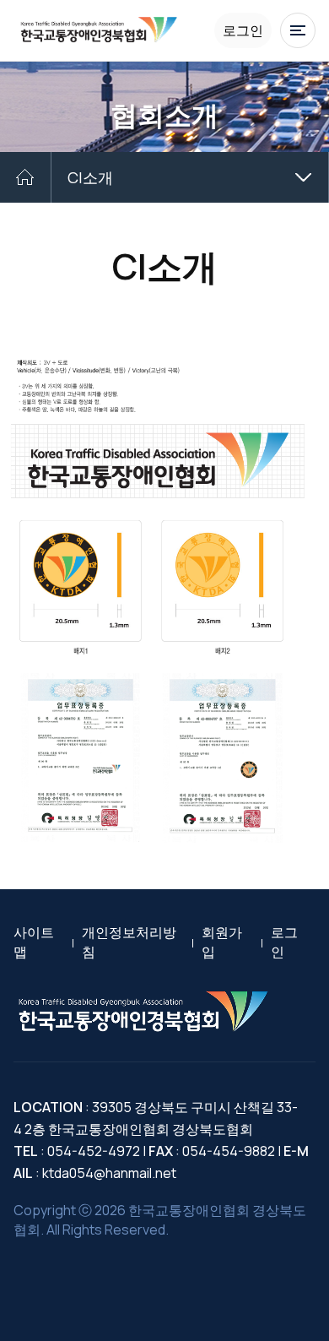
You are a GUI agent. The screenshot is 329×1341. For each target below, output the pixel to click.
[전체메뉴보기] (298, 30)
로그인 (243, 30)
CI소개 (90, 177)
